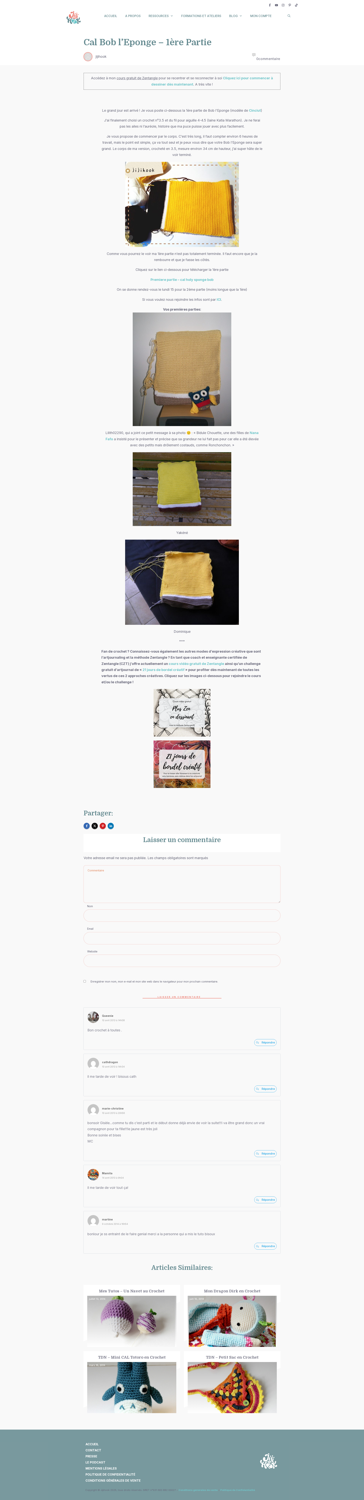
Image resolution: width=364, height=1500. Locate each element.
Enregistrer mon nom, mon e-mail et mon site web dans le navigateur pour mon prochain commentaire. (154, 981)
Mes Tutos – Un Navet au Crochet (131, 1316)
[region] (49, 1465)
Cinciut (255, 110)
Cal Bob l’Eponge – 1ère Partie (148, 42)
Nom (90, 906)
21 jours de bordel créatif (163, 670)
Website (92, 951)
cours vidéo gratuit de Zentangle (197, 664)
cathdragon (110, 1062)
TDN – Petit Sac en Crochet (232, 1382)
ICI (219, 300)
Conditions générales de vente (198, 1489)
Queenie (107, 1015)
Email (90, 928)
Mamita (107, 1173)
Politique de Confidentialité (237, 1489)
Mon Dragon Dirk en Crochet (232, 1316)
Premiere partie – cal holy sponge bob (182, 280)
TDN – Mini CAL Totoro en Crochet (131, 1382)
